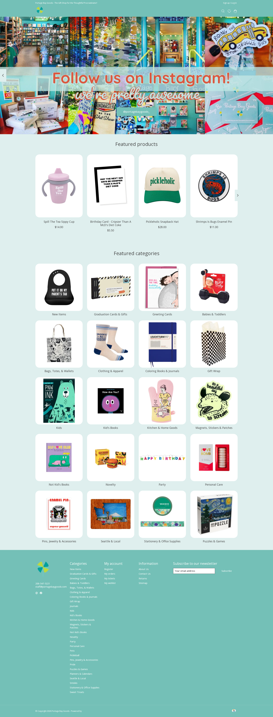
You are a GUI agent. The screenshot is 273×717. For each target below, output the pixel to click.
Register (108, 569)
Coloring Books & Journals (162, 371)
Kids (59, 428)
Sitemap (143, 583)
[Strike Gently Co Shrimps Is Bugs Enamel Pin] (214, 185)
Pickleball (74, 655)
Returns (143, 578)
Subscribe (226, 570)
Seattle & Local (110, 541)
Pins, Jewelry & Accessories (59, 541)
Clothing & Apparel (110, 371)
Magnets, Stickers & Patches (214, 428)
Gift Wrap (214, 371)
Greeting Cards (162, 314)
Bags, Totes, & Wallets (59, 371)
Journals (74, 606)
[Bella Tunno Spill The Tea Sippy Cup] (59, 185)
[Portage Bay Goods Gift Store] (39, 11)
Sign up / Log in (230, 3)
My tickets (109, 578)
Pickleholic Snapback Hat (162, 221)
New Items (59, 314)
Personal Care (214, 484)
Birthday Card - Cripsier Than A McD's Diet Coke (110, 223)
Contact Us (145, 573)
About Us (144, 569)
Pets (72, 650)
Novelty (111, 484)
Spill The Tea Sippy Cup (59, 221)
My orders (109, 573)
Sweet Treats (77, 692)
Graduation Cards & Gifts (110, 314)
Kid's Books (110, 428)
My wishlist (110, 583)
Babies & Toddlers (214, 314)
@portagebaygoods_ (136, 111)
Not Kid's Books (59, 484)
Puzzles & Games (214, 541)
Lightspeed (87, 711)
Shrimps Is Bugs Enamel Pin (214, 221)
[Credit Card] (234, 711)
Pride (72, 664)
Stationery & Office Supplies (162, 541)
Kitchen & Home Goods (162, 428)
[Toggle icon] (223, 11)
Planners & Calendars (81, 673)
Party (162, 484)
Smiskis (73, 682)
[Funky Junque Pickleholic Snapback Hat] (162, 185)
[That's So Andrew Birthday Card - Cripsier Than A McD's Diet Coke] (110, 185)
